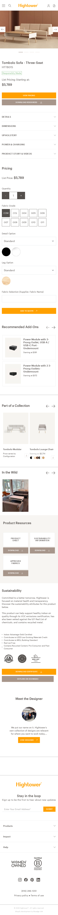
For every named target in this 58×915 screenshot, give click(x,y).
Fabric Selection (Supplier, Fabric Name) (23, 291)
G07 (6, 222)
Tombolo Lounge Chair (42, 449)
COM (6, 213)
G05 (33, 213)
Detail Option (8, 233)
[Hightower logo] (29, 785)
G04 (24, 213)
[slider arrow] (47, 327)
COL (15, 213)
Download (13, 550)
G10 (33, 222)
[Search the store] (9, 5)
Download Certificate (26, 672)
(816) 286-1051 (29, 891)
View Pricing (29, 95)
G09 (24, 222)
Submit (49, 809)
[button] (54, 5)
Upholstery (9, 135)
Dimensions (9, 126)
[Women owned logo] (18, 863)
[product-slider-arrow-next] (53, 408)
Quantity (6, 188)
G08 (15, 222)
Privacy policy (21, 895)
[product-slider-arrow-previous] (47, 408)
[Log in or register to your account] (48, 5)
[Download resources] (26, 455)
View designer (27, 740)
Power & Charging (13, 144)
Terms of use (37, 895)
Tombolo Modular (12, 449)
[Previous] (2, 29)
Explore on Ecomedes (27, 679)
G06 (42, 213)
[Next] (55, 29)
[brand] (29, 5)
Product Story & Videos (17, 153)
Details (6, 116)
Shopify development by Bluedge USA (29, 911)
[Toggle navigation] (3, 5)
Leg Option (7, 262)
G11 (42, 222)
